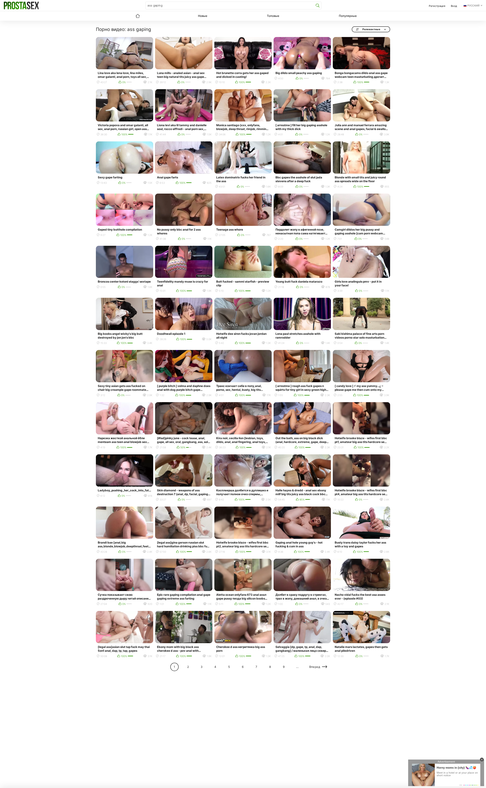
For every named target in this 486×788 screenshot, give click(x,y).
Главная (137, 16)
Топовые (273, 16)
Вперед (314, 667)
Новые (202, 16)
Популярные (348, 16)
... (297, 667)
